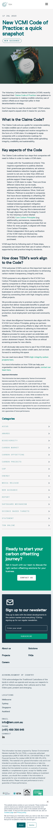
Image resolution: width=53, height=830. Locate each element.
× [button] (47, 801)
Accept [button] (21, 825)
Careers (5, 662)
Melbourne (6, 699)
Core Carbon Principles (25, 217)
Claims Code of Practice (25, 95)
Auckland (6, 711)
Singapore (6, 707)
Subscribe (26, 636)
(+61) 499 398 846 (13, 729)
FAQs (30, 655)
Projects (6, 655)
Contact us (26, 578)
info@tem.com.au (12, 722)
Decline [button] (31, 825)
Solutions (32, 648)
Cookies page (9, 812)
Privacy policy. (21, 812)
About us (6, 648)
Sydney (5, 703)
